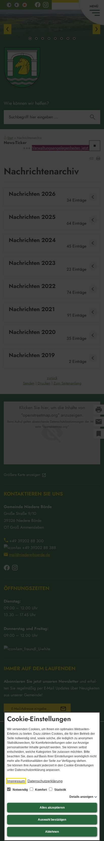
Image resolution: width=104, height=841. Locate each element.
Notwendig (20, 789)
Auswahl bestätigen (52, 819)
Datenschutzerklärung (45, 781)
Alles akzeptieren (52, 807)
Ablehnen (52, 831)
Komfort (41, 789)
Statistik (60, 789)
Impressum (16, 781)
